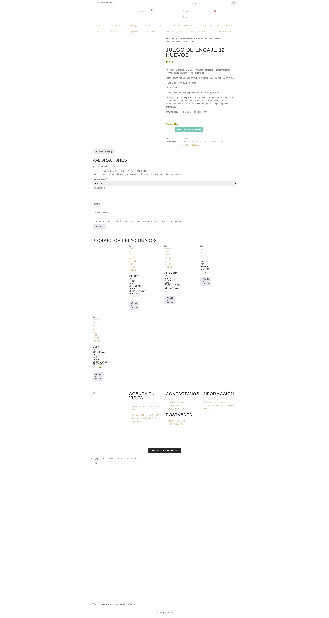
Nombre (97, 204)
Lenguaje (133, 31)
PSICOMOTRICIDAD (208, 39)
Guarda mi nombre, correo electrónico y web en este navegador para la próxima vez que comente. (139, 221)
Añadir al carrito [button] (134, 305)
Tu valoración (99, 188)
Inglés (148, 26)
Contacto (187, 17)
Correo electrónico (102, 212)
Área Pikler (152, 31)
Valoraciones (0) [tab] (104, 152)
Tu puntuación (100, 179)
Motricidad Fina (216, 142)
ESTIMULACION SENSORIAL (185, 39)
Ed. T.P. (229, 26)
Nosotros (142, 11)
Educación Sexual (199, 31)
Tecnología (133, 26)
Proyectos (187, 11)
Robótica (162, 26)
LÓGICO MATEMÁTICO (108, 31)
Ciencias (100, 26)
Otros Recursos (225, 31)
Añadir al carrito (189, 130)
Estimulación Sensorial (184, 26)
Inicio (168, 39)
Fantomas (116, 26)
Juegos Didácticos (210, 26)
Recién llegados (174, 31)
